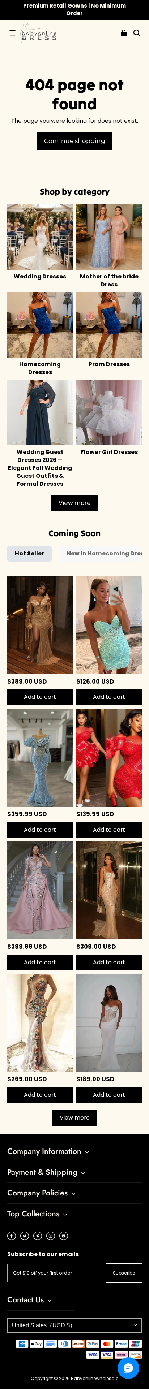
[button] (12, 33)
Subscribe (124, 1273)
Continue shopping (74, 140)
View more (75, 503)
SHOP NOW (107, 9)
